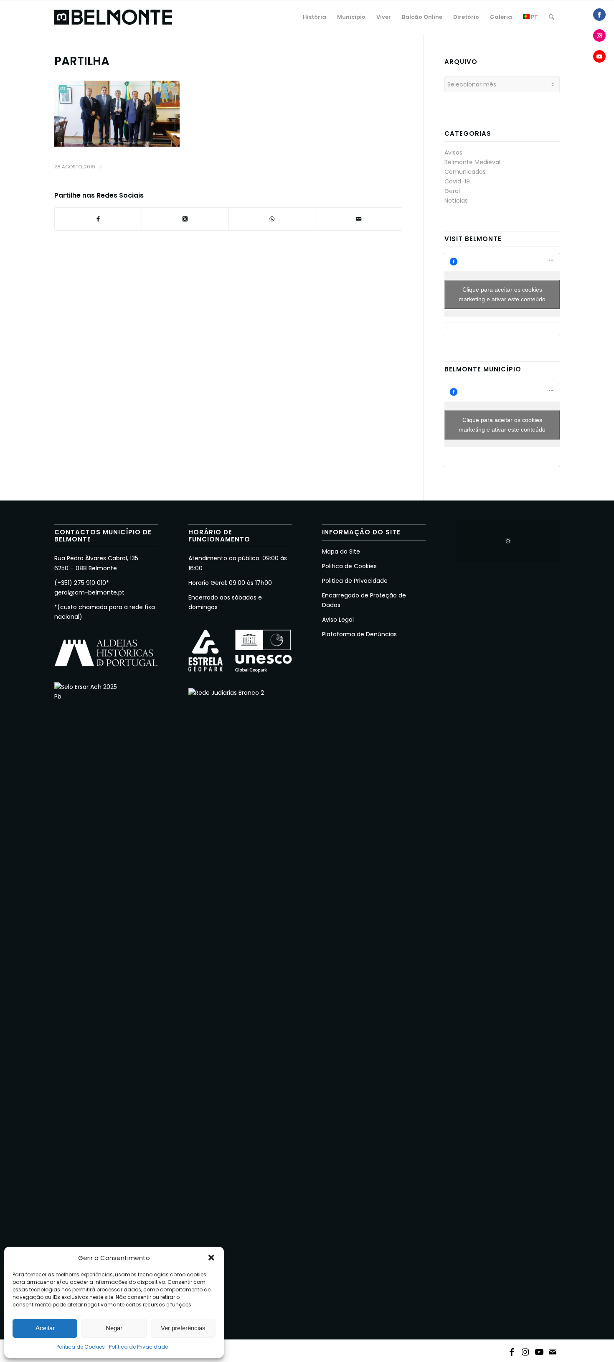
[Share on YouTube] (599, 56)
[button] (211, 1257)
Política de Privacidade (138, 1346)
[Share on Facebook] (599, 14)
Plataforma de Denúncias (359, 634)
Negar (114, 1328)
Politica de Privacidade (355, 581)
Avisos (453, 152)
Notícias (456, 200)
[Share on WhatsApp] (272, 219)
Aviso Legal (338, 619)
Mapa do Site (341, 551)
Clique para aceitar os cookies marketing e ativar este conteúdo (502, 294)
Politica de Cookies (349, 566)
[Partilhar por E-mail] (358, 219)
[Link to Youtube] (539, 1350)
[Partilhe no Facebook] (98, 219)
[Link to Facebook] (511, 1350)
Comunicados (465, 172)
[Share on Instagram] (599, 35)
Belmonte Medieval (472, 162)
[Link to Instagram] (525, 1350)
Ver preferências (183, 1328)
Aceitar (45, 1328)
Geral (452, 191)
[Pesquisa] (551, 17)
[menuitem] (314, 17)
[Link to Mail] (553, 1350)
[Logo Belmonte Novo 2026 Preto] (113, 17)
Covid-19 (457, 181)
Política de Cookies (80, 1346)
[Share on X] (185, 219)
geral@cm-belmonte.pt (89, 592)
